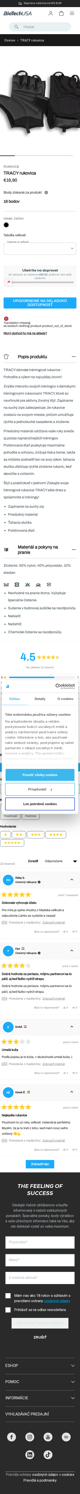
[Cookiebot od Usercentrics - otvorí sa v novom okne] (56, 686)
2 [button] (17, 155)
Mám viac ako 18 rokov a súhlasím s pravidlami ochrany (42, 1298)
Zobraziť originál (53, 922)
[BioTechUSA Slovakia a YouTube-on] (48, 1440)
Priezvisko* (18, 1242)
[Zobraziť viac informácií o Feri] (71, 951)
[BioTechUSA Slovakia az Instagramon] (29, 1440)
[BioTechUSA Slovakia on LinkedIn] (29, 1458)
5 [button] (60, 155)
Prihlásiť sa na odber (40, 1323)
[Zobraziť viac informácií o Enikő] (71, 1027)
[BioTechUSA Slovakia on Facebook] (11, 1440)
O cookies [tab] (65, 698)
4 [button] (46, 155)
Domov (9, 40)
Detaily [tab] (40, 698)
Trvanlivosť (10, 816)
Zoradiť (33, 861)
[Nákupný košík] (61, 13)
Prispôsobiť (37, 789)
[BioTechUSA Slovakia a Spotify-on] (66, 1440)
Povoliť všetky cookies (40, 774)
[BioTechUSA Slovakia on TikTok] (48, 1458)
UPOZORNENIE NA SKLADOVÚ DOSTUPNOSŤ (40, 303)
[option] (40, 3)
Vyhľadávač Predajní (27, 1414)
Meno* (14, 1260)
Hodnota (30, 816)
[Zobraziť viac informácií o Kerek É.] (71, 1092)
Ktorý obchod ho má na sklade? (25, 333)
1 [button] (2, 155)
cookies (68, 1474)
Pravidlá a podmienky (40, 1480)
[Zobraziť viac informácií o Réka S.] (71, 880)
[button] (40, 677)
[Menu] (72, 13)
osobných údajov (57, 1301)
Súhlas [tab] (14, 698)
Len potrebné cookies (40, 804)
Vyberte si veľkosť (18, 242)
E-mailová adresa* (23, 1278)
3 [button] (31, 155)
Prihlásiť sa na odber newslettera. (40, 1310)
